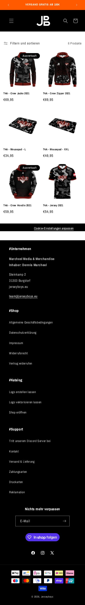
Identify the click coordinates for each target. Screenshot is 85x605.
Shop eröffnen (18, 412)
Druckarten (16, 482)
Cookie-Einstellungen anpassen (54, 228)
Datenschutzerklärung (22, 332)
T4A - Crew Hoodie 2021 (17, 205)
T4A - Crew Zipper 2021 (56, 93)
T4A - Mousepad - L (14, 149)
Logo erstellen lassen (22, 392)
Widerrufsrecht (18, 353)
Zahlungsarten (18, 472)
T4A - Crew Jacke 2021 (16, 93)
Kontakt (14, 451)
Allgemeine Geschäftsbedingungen (31, 322)
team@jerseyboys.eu (23, 296)
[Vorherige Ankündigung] (8, 5)
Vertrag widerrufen (20, 363)
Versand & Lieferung (21, 461)
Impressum (16, 343)
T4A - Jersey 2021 (53, 205)
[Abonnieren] (64, 521)
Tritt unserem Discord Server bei (30, 441)
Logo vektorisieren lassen (25, 402)
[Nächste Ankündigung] (77, 5)
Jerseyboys (47, 596)
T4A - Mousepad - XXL (56, 149)
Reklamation (17, 492)
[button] (11, 21)
